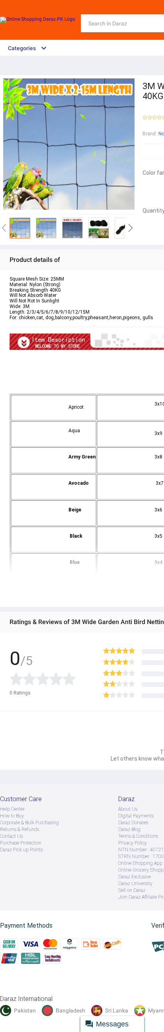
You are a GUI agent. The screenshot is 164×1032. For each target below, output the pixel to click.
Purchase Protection (20, 843)
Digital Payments (136, 816)
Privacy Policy (132, 843)
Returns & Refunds (19, 829)
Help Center (12, 809)
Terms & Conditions (138, 836)
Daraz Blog (129, 829)
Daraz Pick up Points (21, 850)
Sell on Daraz (131, 890)
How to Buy (12, 816)
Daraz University (135, 883)
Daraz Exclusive (134, 877)
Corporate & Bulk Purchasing (29, 822)
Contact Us (11, 836)
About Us (127, 809)
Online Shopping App (140, 863)
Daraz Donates (133, 822)
